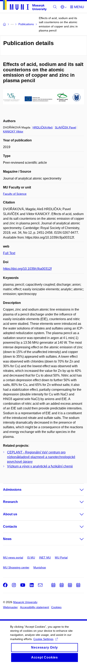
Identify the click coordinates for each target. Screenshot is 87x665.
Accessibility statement (34, 607)
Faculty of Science (15, 193)
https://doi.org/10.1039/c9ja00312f (27, 268)
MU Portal (61, 557)
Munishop (39, 567)
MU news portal (13, 557)
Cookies (56, 607)
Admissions (12, 489)
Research (10, 502)
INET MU (45, 557)
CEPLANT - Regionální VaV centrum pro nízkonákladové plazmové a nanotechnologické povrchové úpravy (41, 457)
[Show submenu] (78, 490)
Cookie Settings (43, 639)
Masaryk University (25, 602)
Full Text (9, 253)
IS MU (31, 557)
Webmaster (10, 607)
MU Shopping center (16, 567)
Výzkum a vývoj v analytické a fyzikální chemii (40, 466)
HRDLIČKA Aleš (43, 127)
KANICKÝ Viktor (13, 131)
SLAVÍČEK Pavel (65, 127)
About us (10, 514)
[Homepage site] (25, 6)
